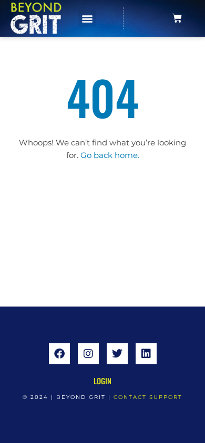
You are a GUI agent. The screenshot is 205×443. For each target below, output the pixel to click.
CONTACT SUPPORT (148, 397)
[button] (87, 18)
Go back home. (109, 155)
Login (102, 380)
